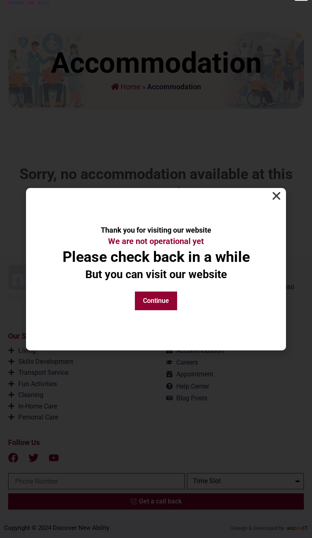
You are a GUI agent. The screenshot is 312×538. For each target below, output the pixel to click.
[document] (156, 269)
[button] (276, 195)
